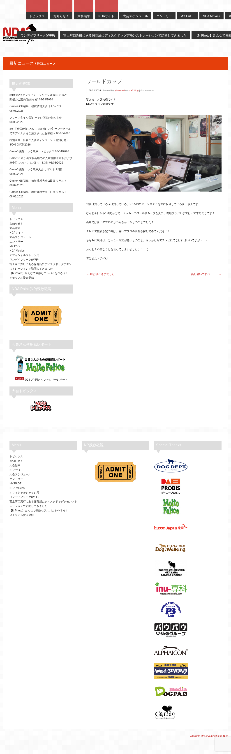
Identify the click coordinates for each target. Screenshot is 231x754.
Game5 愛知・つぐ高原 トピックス (31, 151)
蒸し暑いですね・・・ (204, 274)
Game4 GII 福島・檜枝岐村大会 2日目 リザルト (38, 180)
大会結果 (14, 228)
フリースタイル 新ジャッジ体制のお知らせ (35, 117)
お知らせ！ (16, 223)
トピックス (16, 219)
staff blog (134, 90)
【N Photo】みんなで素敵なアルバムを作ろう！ (38, 273)
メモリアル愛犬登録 (21, 277)
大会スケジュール (20, 237)
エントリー (16, 241)
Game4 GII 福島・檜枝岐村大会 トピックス (35, 106)
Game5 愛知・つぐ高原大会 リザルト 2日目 (36, 169)
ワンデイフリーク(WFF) (24, 259)
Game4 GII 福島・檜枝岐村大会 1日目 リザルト (38, 192)
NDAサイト (16, 232)
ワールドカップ (104, 81)
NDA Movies (17, 250)
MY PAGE (15, 246)
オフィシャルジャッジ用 (24, 255)
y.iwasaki (120, 90)
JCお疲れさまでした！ (103, 274)
